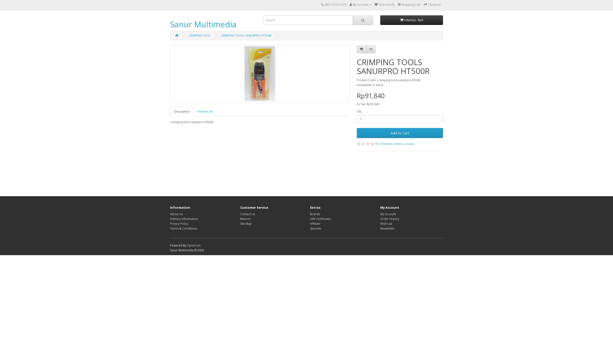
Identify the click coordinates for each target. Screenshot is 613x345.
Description (182, 111)
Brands (315, 214)
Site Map (246, 224)
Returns (245, 219)
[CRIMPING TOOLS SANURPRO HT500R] (260, 73)
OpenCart (193, 245)
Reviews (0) (205, 111)
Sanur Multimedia (203, 24)
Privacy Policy (179, 224)
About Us (176, 214)
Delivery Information (184, 219)
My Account (388, 214)
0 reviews (386, 144)
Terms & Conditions (183, 228)
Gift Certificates (320, 219)
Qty (359, 111)
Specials (315, 228)
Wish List (386, 224)
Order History (389, 219)
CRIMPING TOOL (200, 36)
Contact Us (247, 214)
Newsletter (387, 228)
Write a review (404, 144)
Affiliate (315, 224)
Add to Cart (400, 133)
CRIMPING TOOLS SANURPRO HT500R (246, 36)
